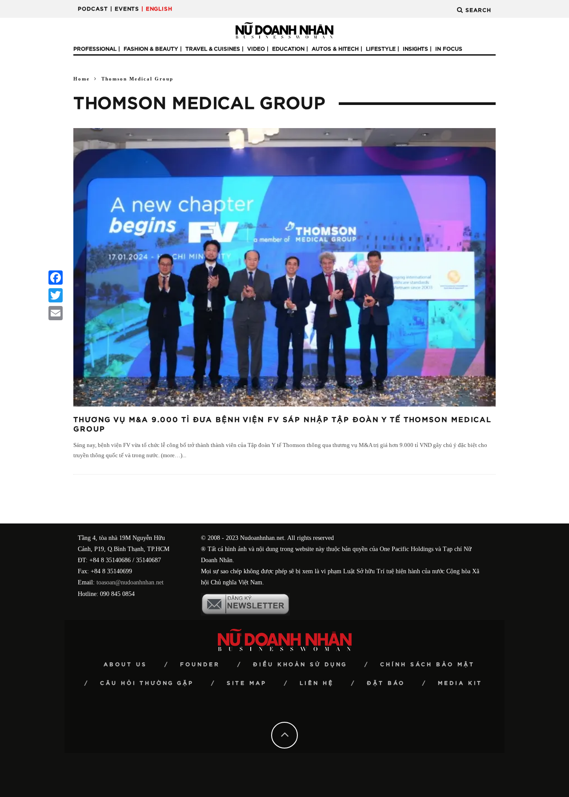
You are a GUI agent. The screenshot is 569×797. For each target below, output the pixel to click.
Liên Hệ (317, 683)
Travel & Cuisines (212, 49)
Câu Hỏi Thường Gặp (147, 683)
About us (125, 664)
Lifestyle (381, 49)
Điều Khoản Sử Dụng (300, 664)
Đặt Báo (386, 683)
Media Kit (460, 683)
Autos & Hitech (335, 49)
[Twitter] (55, 295)
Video (256, 49)
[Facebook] (55, 277)
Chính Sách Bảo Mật (427, 664)
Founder (200, 664)
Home (81, 78)
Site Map (247, 683)
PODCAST (93, 9)
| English (156, 9)
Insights (415, 49)
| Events (124, 9)
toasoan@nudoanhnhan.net (130, 582)
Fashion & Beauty (151, 49)
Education (288, 49)
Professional (94, 49)
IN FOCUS (448, 49)
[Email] (55, 313)
